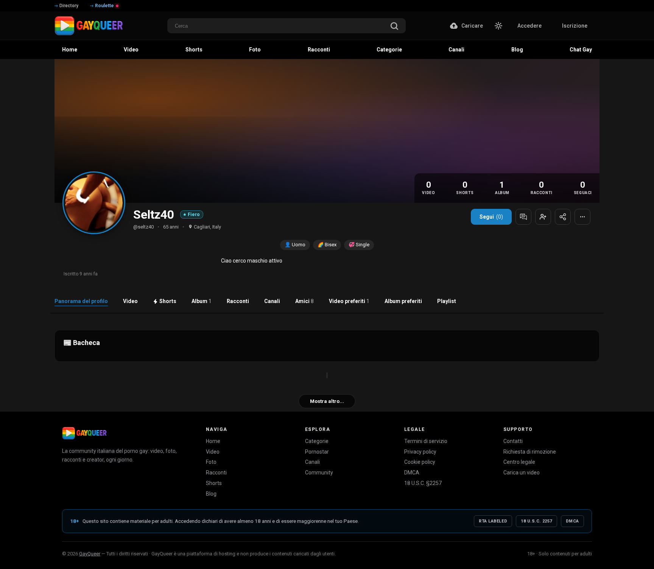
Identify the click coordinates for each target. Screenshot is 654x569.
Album (202, 301)
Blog (211, 494)
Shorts (167, 301)
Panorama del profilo (81, 301)
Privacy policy (420, 452)
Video (130, 301)
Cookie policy (419, 462)
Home (213, 441)
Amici (304, 301)
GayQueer (89, 554)
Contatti (513, 441)
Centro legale (519, 462)
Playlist (446, 301)
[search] (394, 26)
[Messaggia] (523, 217)
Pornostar (317, 452)
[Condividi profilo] (563, 217)
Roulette (104, 5)
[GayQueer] (84, 433)
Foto (211, 462)
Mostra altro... (327, 401)
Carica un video (521, 473)
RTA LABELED (493, 521)
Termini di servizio (425, 441)
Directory (68, 5)
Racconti (238, 301)
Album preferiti (403, 301)
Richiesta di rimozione (529, 452)
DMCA (411, 473)
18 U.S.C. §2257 (423, 483)
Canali (272, 301)
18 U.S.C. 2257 (536, 521)
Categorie (317, 441)
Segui (491, 217)
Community (319, 473)
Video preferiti (349, 301)
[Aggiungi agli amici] (543, 217)
